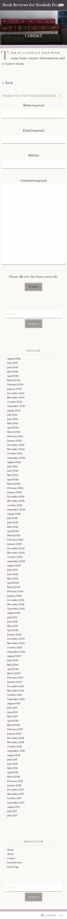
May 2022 (12, 578)
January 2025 (14, 440)
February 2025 (15, 436)
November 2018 (15, 742)
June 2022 (12, 574)
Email (33, 130)
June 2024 (12, 471)
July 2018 (12, 759)
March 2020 (14, 673)
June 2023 (12, 522)
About (10, 854)
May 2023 (12, 527)
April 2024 (13, 479)
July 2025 (12, 415)
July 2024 (12, 466)
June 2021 (12, 621)
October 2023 (14, 505)
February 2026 (15, 384)
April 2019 (12, 720)
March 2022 (13, 587)
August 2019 (13, 703)
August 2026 (14, 358)
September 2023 (16, 509)
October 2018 (14, 746)
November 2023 (16, 501)
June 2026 (12, 367)
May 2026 (12, 371)
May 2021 (12, 626)
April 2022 (13, 583)
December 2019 (15, 686)
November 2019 (15, 690)
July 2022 (12, 570)
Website (33, 155)
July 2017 (12, 811)
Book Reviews (14, 862)
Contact (11, 858)
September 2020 (16, 652)
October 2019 (14, 695)
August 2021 (13, 613)
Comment (33, 181)
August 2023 (14, 514)
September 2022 (16, 561)
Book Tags (13, 867)
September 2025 (16, 406)
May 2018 (12, 768)
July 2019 (12, 707)
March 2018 (13, 776)
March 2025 (13, 432)
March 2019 (13, 725)
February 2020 (15, 677)
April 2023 (13, 531)
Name (33, 105)
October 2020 (15, 647)
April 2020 (13, 669)
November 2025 (16, 397)
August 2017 (13, 807)
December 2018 (15, 738)
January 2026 (14, 389)
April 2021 (12, 630)
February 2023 (15, 539)
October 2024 (14, 453)
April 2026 (13, 376)
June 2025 (12, 419)
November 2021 (15, 604)
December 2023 (15, 496)
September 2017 (15, 802)
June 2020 (12, 660)
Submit (33, 287)
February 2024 (15, 488)
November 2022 (16, 552)
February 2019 (15, 729)
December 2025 (15, 393)
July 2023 (12, 518)
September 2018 (16, 751)
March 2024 (13, 484)
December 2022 (16, 548)
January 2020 (14, 682)
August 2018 (13, 755)
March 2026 (13, 380)
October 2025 (14, 402)
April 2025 (13, 427)
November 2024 (16, 449)
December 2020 (16, 639)
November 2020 (16, 643)
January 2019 (14, 733)
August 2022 (14, 565)
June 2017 (12, 815)
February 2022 (15, 591)
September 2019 (16, 699)
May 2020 (12, 665)
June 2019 (12, 712)
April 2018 (12, 772)
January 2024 (14, 492)
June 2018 (12, 764)
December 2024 (15, 445)
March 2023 (13, 535)
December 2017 (15, 789)
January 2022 (14, 596)
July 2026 (12, 363)
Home (10, 850)
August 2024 (14, 462)
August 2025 (14, 410)
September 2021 (16, 608)
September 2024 (16, 458)
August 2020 (14, 656)
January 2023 (14, 544)
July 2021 (12, 617)
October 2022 (14, 557)
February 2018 (15, 781)
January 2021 (14, 634)
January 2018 (14, 785)
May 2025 (12, 423)
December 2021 (15, 600)
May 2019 (12, 716)
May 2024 (12, 475)
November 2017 (15, 794)
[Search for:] (33, 314)
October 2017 (14, 798)
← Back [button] (7, 83)
